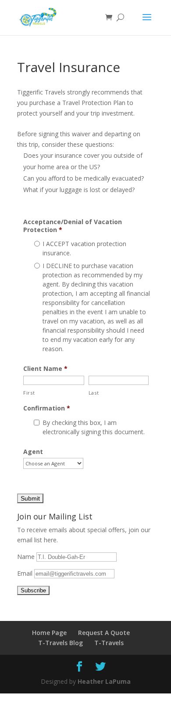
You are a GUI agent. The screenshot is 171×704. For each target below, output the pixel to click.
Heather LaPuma (104, 681)
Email (25, 573)
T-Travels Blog (60, 643)
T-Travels (109, 643)
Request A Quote (104, 632)
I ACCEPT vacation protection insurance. (84, 248)
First (29, 392)
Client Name (45, 369)
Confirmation (46, 408)
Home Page (49, 632)
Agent (33, 452)
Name (26, 556)
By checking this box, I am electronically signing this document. (94, 427)
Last (94, 392)
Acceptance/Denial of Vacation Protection (72, 226)
